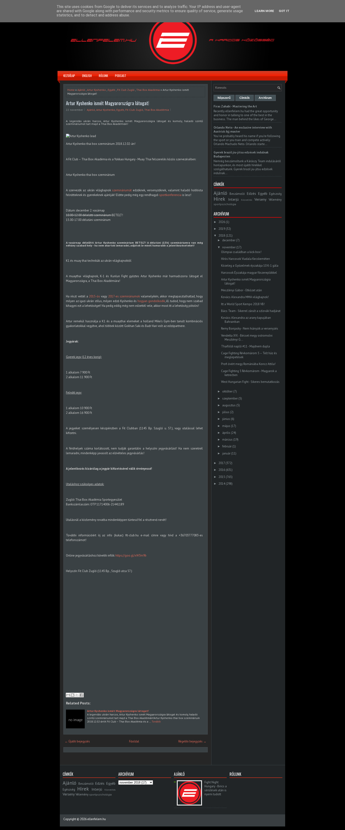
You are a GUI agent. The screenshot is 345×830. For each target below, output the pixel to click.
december (228, 240)
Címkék (244, 98)
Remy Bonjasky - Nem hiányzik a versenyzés (249, 328)
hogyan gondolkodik (151, 301)
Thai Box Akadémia (148, 90)
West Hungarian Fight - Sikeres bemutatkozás (250, 382)
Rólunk (103, 75)
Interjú (233, 199)
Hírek (219, 199)
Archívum (265, 98)
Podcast (120, 75)
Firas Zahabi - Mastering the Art (235, 106)
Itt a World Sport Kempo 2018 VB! (243, 304)
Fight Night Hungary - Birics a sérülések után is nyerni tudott (215, 788)
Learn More (264, 11)
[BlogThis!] (72, 695)
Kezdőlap (69, 75)
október (227, 391)
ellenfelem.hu (96, 819)
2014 (221, 484)
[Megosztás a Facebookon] (81, 695)
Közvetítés (246, 199)
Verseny (260, 199)
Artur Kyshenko (96, 90)
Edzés (251, 193)
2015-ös (94, 296)
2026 (221, 222)
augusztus (229, 405)
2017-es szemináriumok (124, 296)
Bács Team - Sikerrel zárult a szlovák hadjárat (250, 311)
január (226, 453)
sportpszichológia (225, 204)
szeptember (230, 398)
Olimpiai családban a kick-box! (241, 252)
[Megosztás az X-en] (77, 695)
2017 (221, 463)
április (226, 433)
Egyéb (111, 90)
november (229, 247)
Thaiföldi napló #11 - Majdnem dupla (245, 346)
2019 (221, 229)
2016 (221, 470)
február (227, 446)
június (226, 419)
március (227, 440)
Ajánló (81, 90)
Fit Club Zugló (125, 90)
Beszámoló (237, 194)
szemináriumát (122, 190)
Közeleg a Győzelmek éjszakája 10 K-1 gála (249, 266)
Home (71, 90)
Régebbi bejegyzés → (192, 741)
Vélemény (275, 200)
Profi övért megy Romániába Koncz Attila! (248, 364)
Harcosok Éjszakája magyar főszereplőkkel (249, 273)
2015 (221, 477)
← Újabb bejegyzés (77, 741)
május (226, 426)
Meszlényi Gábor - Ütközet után (241, 290)
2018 (221, 236)
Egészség (275, 194)
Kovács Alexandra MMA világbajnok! (245, 297)
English (87, 75)
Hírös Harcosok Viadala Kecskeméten (245, 259)
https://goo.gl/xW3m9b (130, 555)
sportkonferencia (170, 195)
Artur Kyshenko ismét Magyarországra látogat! (107, 103)
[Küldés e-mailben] (68, 695)
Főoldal (134, 741)
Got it (284, 11)
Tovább (156, 721)
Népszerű (224, 98)
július (225, 412)
